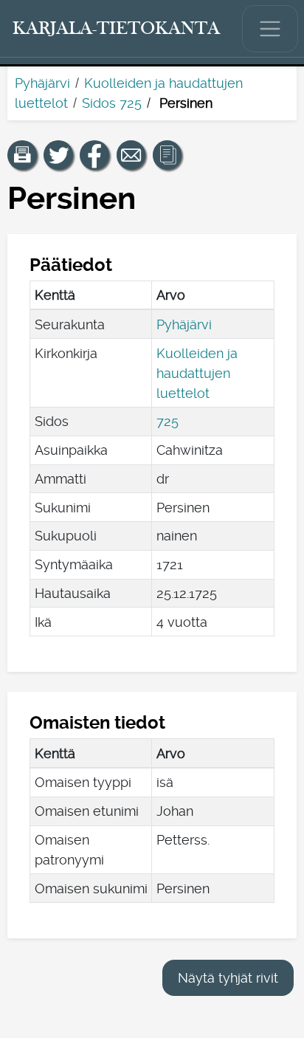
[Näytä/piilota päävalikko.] (270, 28)
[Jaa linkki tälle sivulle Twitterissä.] (58, 155)
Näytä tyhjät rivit (228, 978)
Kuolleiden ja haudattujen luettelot (197, 373)
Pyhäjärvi (42, 83)
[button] (22, 155)
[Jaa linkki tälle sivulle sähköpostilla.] (131, 155)
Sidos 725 (112, 103)
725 (167, 421)
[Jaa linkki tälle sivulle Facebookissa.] (94, 155)
